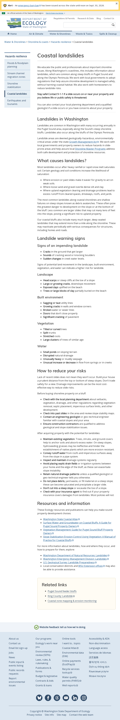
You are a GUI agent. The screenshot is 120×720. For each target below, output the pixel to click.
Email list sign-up (18, 648)
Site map (61, 714)
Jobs (11, 652)
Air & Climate (36, 33)
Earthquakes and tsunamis (16, 102)
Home (13, 33)
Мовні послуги (97, 676)
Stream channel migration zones (16, 75)
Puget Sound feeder (59, 591)
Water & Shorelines (60, 33)
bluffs (73, 591)
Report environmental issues (17, 682)
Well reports (69, 685)
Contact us (14, 643)
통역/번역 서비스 (98, 662)
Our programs (43, 638)
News (12, 657)
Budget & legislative (46, 676)
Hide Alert (110, 3)
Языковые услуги (98, 671)
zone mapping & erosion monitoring (76, 600)
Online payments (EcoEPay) (71, 662)
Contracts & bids (45, 680)
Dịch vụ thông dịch (99, 666)
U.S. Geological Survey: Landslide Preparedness (69, 562)
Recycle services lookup (70, 670)
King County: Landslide (60, 596)
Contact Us (109, 18)
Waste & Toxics (84, 33)
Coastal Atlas (69, 648)
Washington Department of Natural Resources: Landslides (75, 555)
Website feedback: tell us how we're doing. (62, 627)
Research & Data (86, 18)
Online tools (69, 638)
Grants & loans (44, 685)
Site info (49, 714)
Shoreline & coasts (38, 42)
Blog (99, 18)
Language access (98, 648)
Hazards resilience (61, 42)
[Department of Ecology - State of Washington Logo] (16, 23)
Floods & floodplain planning (17, 64)
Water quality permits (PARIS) (70, 679)
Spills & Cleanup (108, 33)
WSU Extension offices (90, 566)
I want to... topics (71, 643)
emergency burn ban (28, 5)
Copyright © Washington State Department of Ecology (60, 711)
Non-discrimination (99, 643)
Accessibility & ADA (99, 638)
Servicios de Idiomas (100, 652)
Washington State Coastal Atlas (60, 519)
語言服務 (93, 657)
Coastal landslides (17, 93)
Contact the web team (81, 714)
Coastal (52, 600)
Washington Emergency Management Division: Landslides (75, 559)
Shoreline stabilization (14, 85)
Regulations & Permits (64, 18)
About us (14, 638)
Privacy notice (34, 714)
